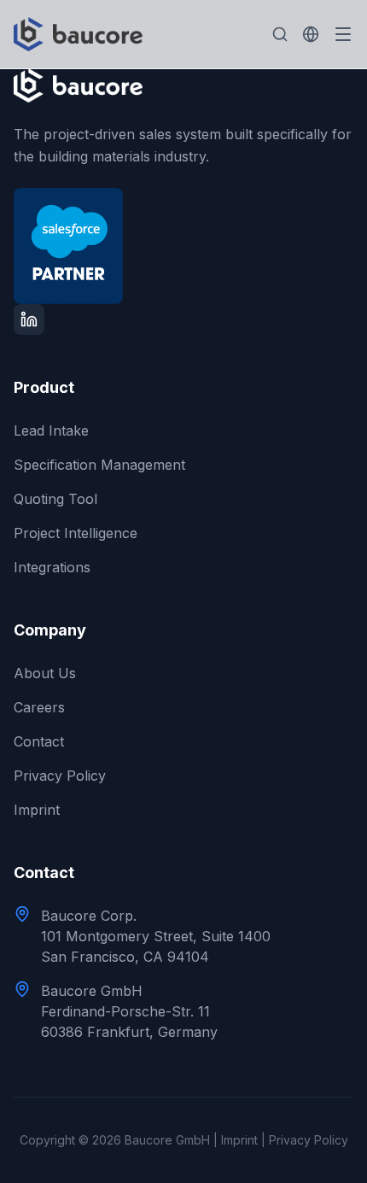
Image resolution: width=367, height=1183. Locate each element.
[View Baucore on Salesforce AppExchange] (183, 246)
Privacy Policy (60, 775)
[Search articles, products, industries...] (279, 34)
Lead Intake (51, 430)
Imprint (37, 809)
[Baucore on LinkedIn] (29, 319)
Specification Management (99, 464)
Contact (39, 741)
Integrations (52, 567)
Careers (39, 707)
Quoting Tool (55, 498)
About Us (45, 673)
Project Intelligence (75, 533)
